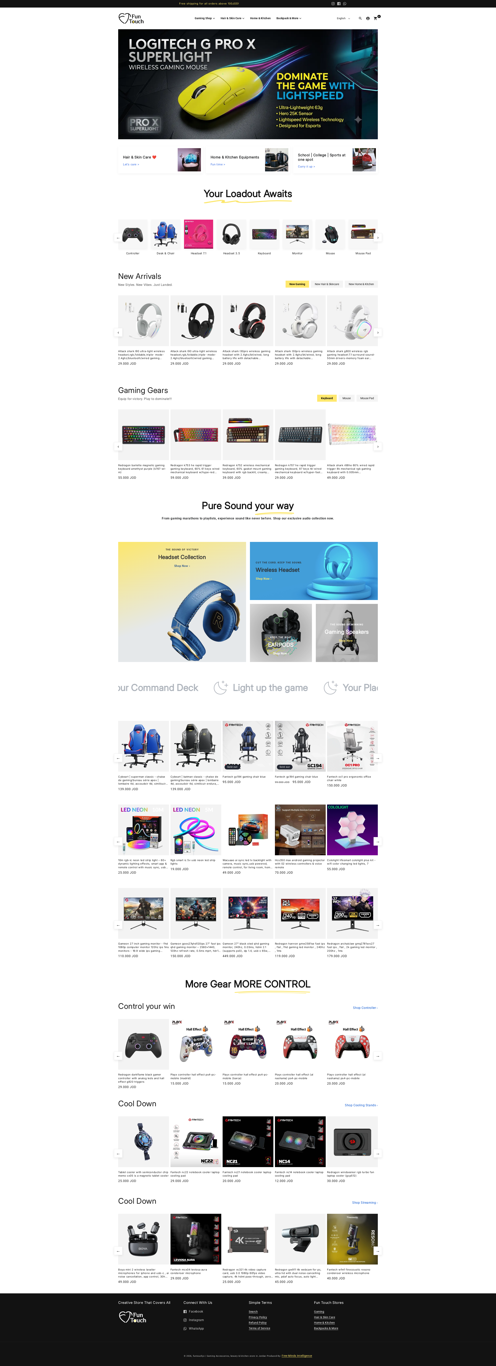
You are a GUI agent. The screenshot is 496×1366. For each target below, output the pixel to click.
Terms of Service (259, 1328)
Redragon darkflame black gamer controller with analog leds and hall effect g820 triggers (141, 1078)
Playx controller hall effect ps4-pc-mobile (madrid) (193, 1076)
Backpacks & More (326, 1328)
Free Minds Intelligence (297, 1355)
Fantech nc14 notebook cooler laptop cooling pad (299, 1174)
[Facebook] (338, 3)
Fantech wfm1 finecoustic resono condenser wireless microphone (348, 1271)
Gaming (319, 1311)
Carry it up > (306, 166)
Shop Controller (365, 1008)
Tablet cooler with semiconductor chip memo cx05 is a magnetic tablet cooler (143, 1174)
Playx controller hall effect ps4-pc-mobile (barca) (245, 1076)
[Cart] (375, 18)
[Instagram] (333, 3)
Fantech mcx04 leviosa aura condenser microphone (188, 1271)
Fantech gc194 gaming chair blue (244, 776)
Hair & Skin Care (324, 1317)
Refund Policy (258, 1322)
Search (253, 1311)
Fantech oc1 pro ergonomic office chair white (349, 778)
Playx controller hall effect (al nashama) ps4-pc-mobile (294, 1076)
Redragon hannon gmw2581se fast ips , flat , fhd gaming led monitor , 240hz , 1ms (300, 947)
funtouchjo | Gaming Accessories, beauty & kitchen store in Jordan (229, 1356)
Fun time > (218, 164)
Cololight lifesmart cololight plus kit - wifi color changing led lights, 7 (351, 862)
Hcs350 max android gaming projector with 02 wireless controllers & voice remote (300, 864)
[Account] (368, 18)
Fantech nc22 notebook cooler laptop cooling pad (195, 1174)
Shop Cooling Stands (361, 1105)
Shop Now (182, 566)
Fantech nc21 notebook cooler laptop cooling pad (247, 1174)
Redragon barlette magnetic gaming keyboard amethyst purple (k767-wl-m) (142, 469)
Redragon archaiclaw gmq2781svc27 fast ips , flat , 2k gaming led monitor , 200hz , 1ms (352, 947)
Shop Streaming (365, 1202)
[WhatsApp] (344, 3)
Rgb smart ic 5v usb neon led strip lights (192, 862)
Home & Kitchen (324, 1322)
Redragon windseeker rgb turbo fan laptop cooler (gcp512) (350, 1174)
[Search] (360, 18)
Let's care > (131, 164)
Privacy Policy (258, 1317)
